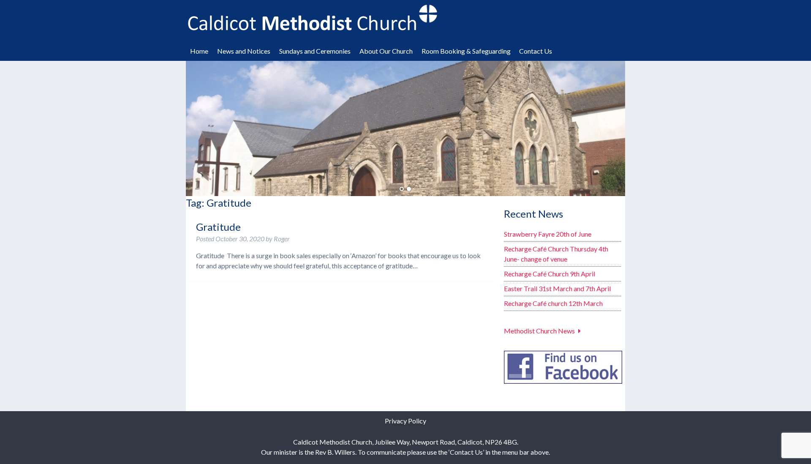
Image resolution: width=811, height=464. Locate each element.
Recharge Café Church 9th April (549, 274)
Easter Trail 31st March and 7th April (557, 288)
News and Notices (243, 51)
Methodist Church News (539, 331)
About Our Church (386, 51)
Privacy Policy (405, 421)
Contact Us (535, 51)
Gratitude (218, 227)
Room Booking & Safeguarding (466, 51)
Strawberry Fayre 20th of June (547, 234)
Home (199, 51)
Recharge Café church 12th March (553, 303)
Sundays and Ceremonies (315, 51)
